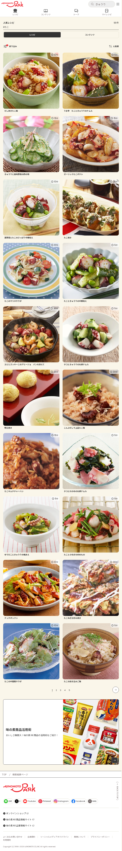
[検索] (92, 4)
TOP (4, 774)
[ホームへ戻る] (12, 4)
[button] (101, 4)
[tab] (89, 34)
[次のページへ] (115, 690)
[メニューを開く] (118, 4)
